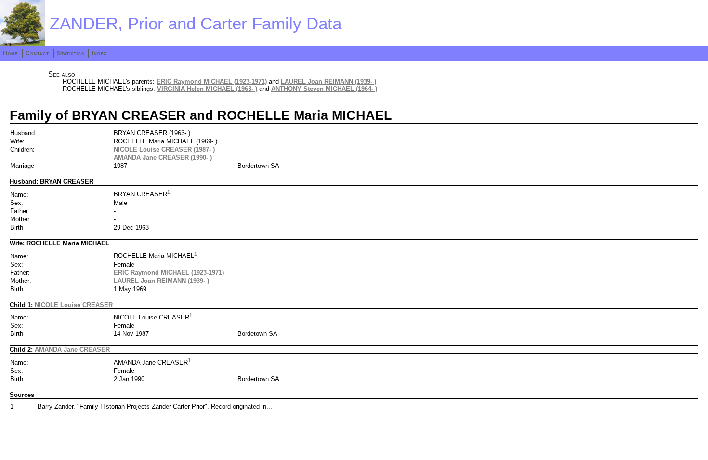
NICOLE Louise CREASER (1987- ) (164, 149)
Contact (37, 53)
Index (99, 53)
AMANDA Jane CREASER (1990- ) (163, 157)
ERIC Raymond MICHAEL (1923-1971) (212, 81)
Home (10, 53)
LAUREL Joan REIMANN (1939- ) (328, 81)
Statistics (70, 53)
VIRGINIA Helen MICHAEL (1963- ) (207, 88)
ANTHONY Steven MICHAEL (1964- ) (324, 88)
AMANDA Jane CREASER (72, 349)
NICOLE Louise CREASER (74, 304)
